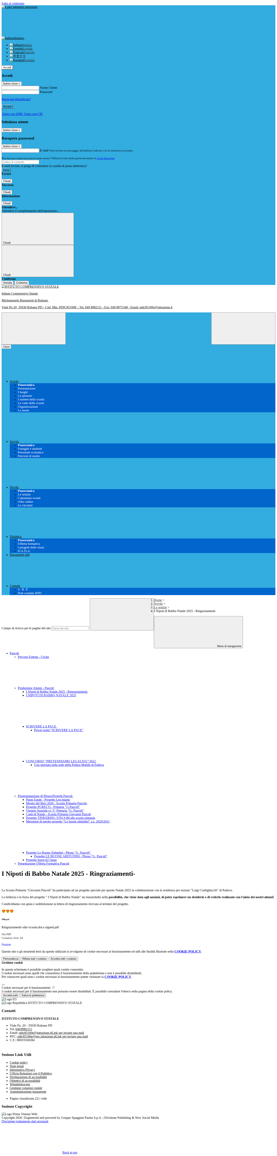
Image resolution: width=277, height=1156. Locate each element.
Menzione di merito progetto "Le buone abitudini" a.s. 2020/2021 (68, 821)
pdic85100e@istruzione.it (51, 1032)
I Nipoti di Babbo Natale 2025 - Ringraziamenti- (57, 691)
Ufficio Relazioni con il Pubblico (31, 1073)
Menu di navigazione (228, 646)
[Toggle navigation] (34, 328)
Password (46, 92)
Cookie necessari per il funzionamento (26, 987)
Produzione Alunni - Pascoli (36, 688)
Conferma (21, 282)
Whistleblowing (20, 1084)
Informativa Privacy (22, 1069)
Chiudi (7, 181)
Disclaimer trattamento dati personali (25, 1121)
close (6, 346)
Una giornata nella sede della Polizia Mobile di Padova (69, 765)
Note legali (17, 1066)
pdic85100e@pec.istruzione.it (52, 1036)
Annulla (7, 282)
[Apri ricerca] (243, 328)
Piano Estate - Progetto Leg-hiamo (48, 799)
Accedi (7, 67)
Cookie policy (19, 1062)
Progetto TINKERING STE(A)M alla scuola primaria (60, 818)
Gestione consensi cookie (26, 1088)
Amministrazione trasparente (28, 1091)
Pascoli (14, 653)
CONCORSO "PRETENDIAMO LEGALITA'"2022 (61, 761)
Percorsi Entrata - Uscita (33, 657)
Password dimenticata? (16, 99)
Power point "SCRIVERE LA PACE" (59, 730)
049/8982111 (23, 1029)
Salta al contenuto (13, 3)
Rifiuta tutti (35, 958)
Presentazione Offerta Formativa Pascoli (43, 863)
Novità (158, 603)
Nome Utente (48, 87)
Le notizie (160, 607)
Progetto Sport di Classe (41, 860)
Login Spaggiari (106, 158)
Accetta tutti (63, 958)
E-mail (44, 150)
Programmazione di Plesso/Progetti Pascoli (45, 796)
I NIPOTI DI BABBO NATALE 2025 (51, 695)
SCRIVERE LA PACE (41, 726)
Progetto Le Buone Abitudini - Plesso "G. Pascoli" (58, 852)
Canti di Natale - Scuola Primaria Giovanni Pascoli (58, 814)
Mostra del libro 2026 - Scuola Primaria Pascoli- (56, 803)
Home (158, 600)
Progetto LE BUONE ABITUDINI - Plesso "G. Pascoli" (70, 856)
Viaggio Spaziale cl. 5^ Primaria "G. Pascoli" (55, 810)
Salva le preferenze (33, 995)
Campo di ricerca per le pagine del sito (26, 628)
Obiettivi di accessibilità (25, 1080)
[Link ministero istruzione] (20, 7)
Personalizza (10, 958)
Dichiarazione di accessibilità (28, 1077)
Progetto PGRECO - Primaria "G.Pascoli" (53, 807)
